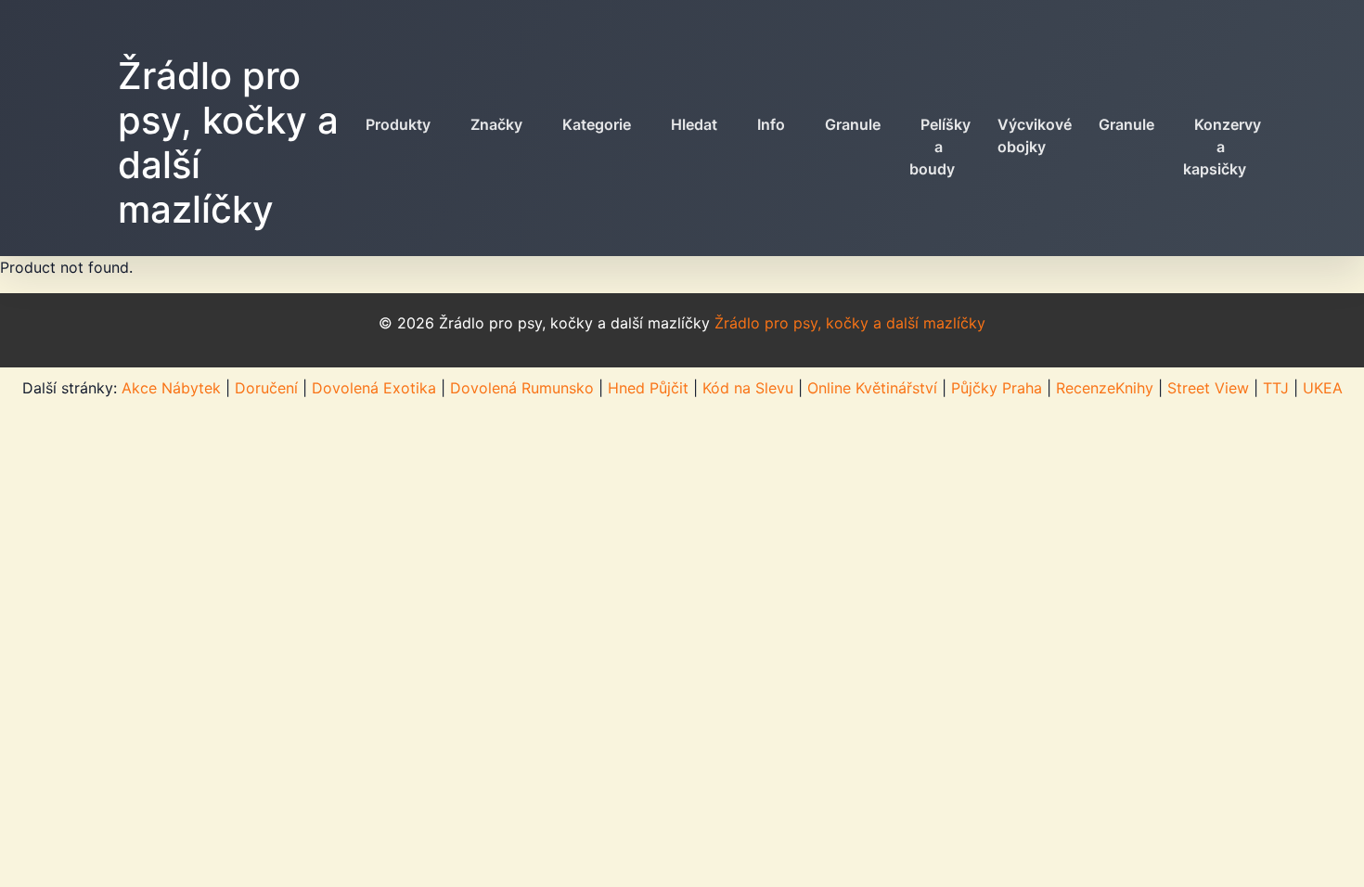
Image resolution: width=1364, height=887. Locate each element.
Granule (853, 124)
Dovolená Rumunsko (522, 388)
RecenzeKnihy (1104, 388)
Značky (496, 124)
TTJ (1276, 388)
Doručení (266, 388)
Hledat (694, 124)
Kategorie (596, 124)
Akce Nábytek (171, 388)
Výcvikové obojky (1034, 135)
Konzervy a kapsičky (1222, 146)
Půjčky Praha (996, 388)
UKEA (1323, 388)
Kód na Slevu (747, 388)
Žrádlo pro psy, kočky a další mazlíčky (228, 142)
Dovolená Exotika (374, 388)
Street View (1208, 388)
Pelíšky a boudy (940, 146)
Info (771, 124)
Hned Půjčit (648, 388)
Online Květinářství (872, 388)
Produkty (398, 124)
